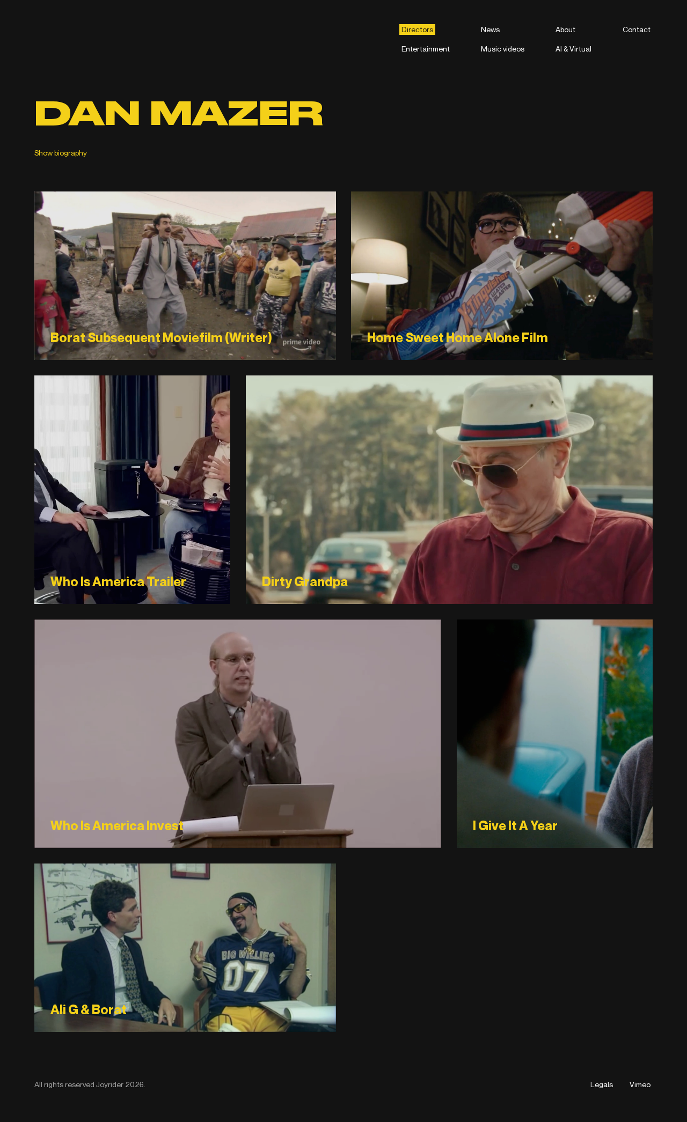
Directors (417, 29)
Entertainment (425, 48)
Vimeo (640, 1084)
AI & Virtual (573, 48)
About (565, 29)
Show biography (60, 152)
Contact (637, 29)
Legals (601, 1084)
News (490, 29)
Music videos (502, 48)
